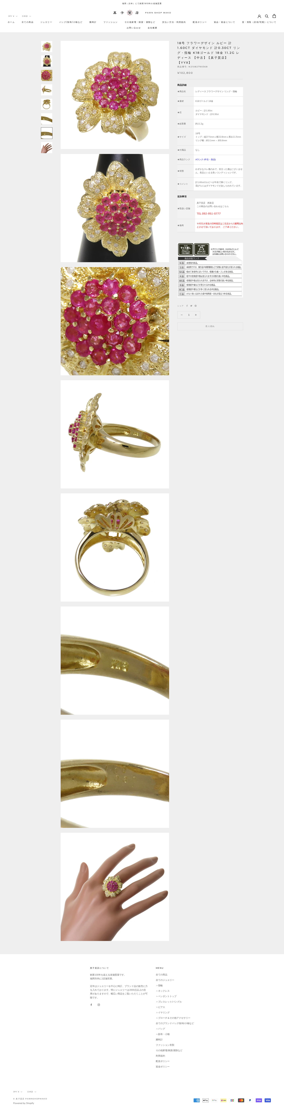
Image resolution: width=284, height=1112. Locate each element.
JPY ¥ (11, 16)
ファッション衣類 (165, 1045)
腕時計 (92, 22)
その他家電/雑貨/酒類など (169, 1050)
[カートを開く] (274, 16)
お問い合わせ (134, 28)
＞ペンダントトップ (166, 996)
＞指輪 (159, 985)
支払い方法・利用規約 (174, 22)
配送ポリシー (200, 22)
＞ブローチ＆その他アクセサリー (173, 1018)
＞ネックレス (163, 990)
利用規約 (160, 1055)
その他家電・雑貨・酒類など (140, 22)
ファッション (111, 22)
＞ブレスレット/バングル (169, 1001)
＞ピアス (160, 1007)
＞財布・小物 (163, 1034)
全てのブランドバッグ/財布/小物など (175, 1023)
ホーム (11, 22)
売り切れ (210, 326)
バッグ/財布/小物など (71, 22)
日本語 (25, 16)
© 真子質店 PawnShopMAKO (30, 1099)
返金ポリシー (163, 1066)
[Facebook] (187, 306)
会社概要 (152, 28)
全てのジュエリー (165, 980)
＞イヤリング (163, 1012)
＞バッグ (160, 1028)
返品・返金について (224, 22)
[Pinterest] (196, 306)
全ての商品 (28, 22)
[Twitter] (191, 306)
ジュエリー (46, 22)
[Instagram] (99, 1005)
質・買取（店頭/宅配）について (259, 22)
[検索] (267, 16)
